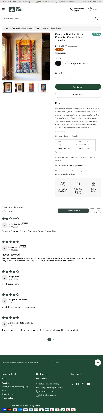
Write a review (73, 210)
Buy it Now (78, 94)
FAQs (4, 390)
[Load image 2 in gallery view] (19, 87)
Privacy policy (7, 398)
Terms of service (8, 394)
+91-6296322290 (46, 391)
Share (98, 34)
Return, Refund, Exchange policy (15, 387)
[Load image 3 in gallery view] (31, 87)
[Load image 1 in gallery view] (8, 87)
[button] (4, 9)
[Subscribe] (98, 362)
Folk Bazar (20, 405)
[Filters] (92, 211)
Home (6, 28)
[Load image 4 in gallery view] (43, 87)
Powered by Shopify (33, 405)
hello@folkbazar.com (47, 395)
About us (5, 383)
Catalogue (6, 379)
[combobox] (51, 18)
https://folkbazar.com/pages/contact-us (71, 166)
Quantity (59, 73)
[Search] (96, 18)
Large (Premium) (78, 63)
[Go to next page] (59, 339)
